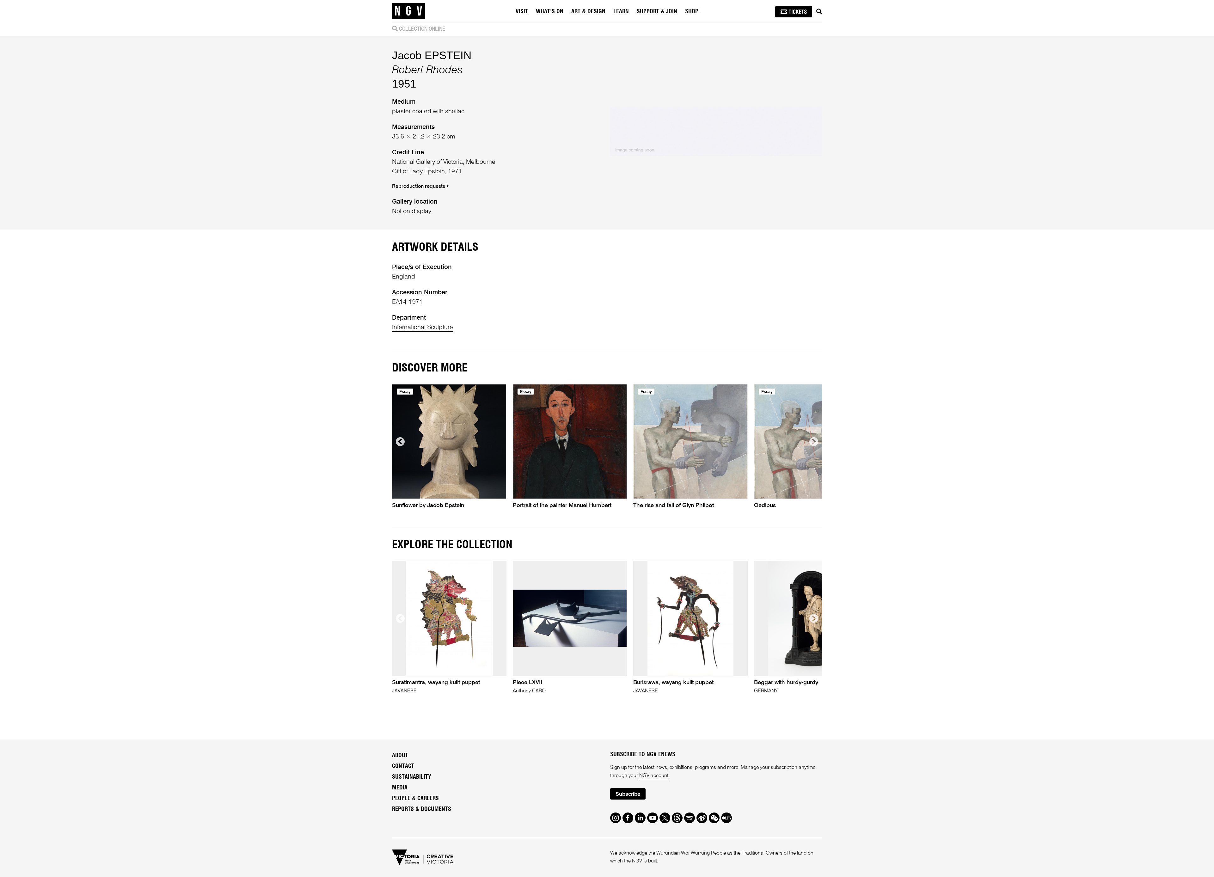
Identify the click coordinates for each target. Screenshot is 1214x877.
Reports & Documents (421, 809)
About (400, 755)
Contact (403, 766)
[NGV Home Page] (408, 11)
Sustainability (411, 777)
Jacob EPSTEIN (431, 55)
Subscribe (628, 794)
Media (400, 788)
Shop (691, 12)
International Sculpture (422, 327)
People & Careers (415, 798)
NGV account (653, 775)
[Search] (819, 12)
